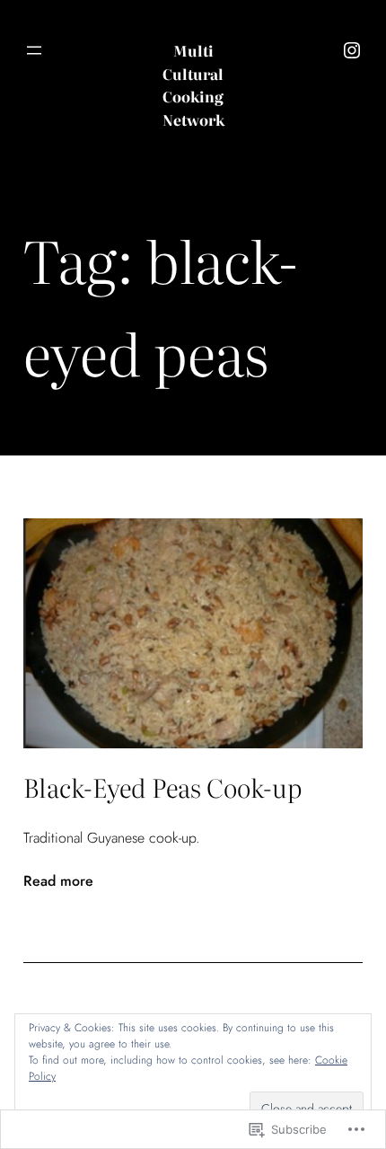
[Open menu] (34, 50)
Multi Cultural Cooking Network (193, 85)
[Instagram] (352, 50)
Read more (58, 881)
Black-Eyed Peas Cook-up (163, 787)
